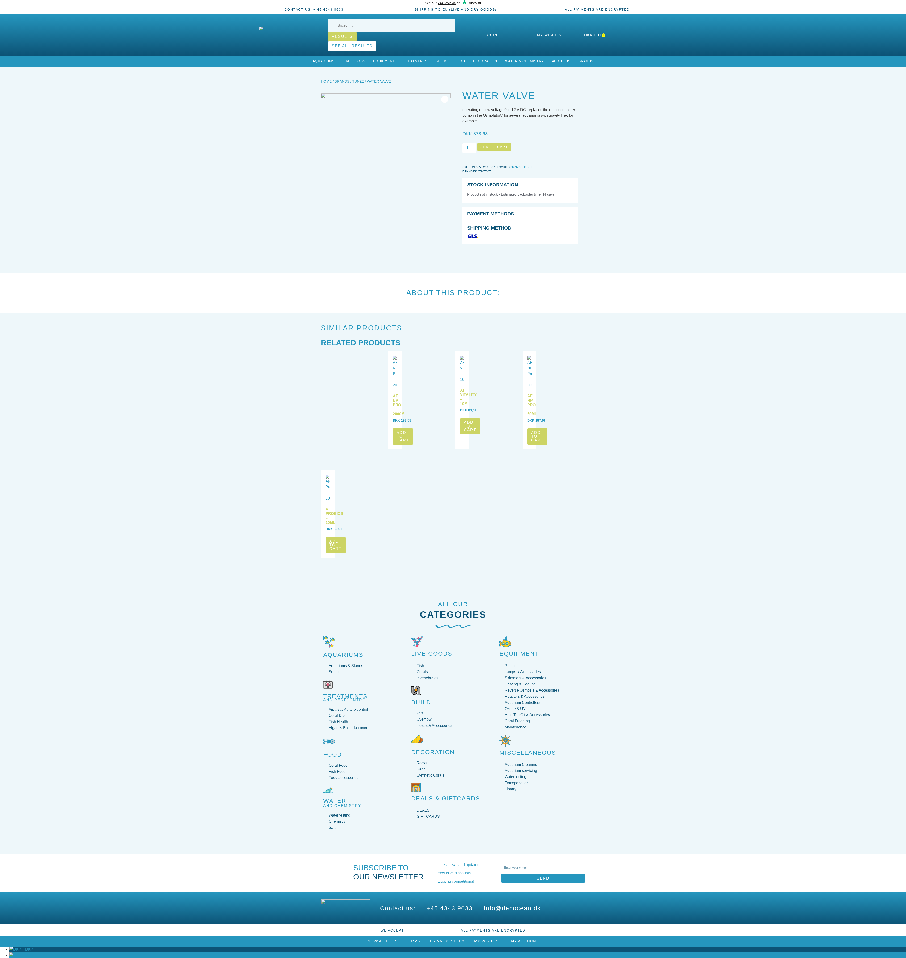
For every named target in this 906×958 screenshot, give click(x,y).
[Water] (328, 790)
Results (342, 36)
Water (334, 800)
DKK (27, 949)
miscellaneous (527, 752)
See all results (352, 46)
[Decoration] (417, 739)
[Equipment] (505, 642)
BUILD (421, 702)
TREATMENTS (345, 696)
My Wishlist (487, 941)
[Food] (329, 741)
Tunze (358, 81)
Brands (586, 61)
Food (459, 61)
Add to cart (494, 147)
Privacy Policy (447, 941)
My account (525, 941)
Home (326, 81)
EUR (27, 955)
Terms (413, 941)
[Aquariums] (329, 642)
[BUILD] (416, 690)
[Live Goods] (417, 642)
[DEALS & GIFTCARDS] (416, 787)
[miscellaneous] (505, 741)
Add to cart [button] (403, 436)
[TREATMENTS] (328, 684)
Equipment (384, 61)
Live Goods (354, 61)
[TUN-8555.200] (386, 158)
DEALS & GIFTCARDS (445, 798)
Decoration (485, 61)
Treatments (415, 61)
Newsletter (382, 941)
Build (441, 61)
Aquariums (324, 61)
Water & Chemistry (524, 61)
